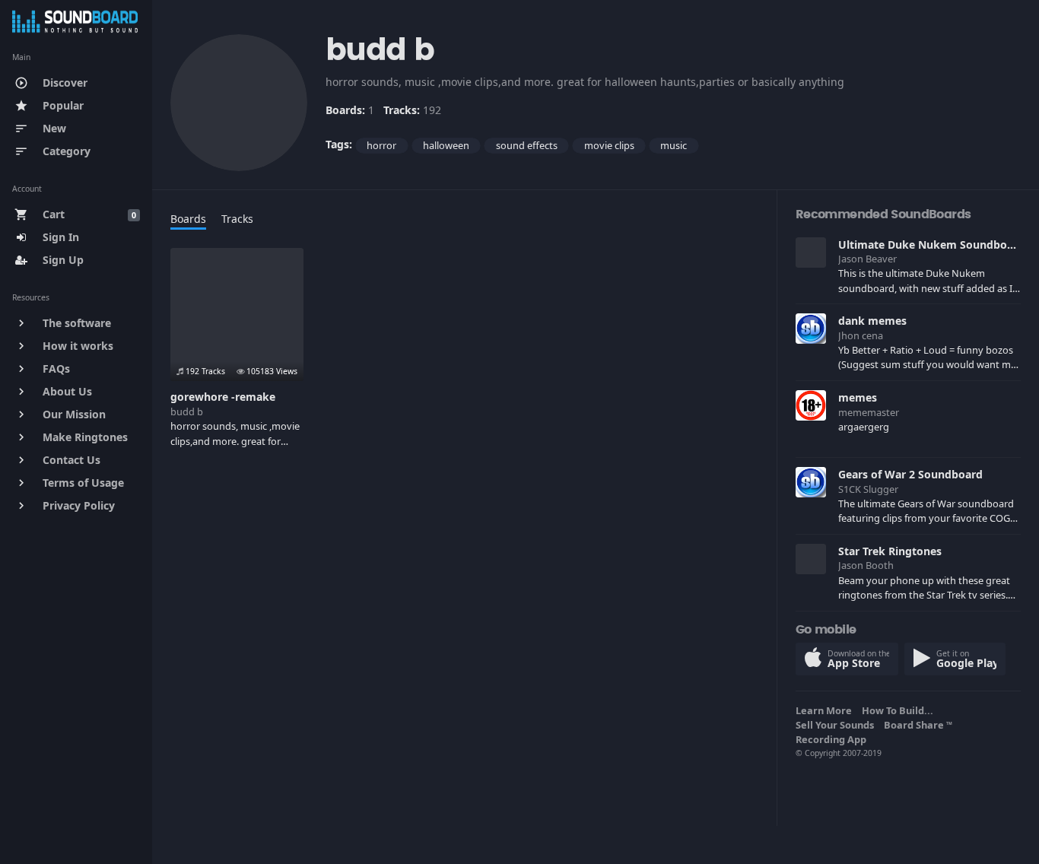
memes (857, 397)
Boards (188, 218)
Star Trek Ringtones (890, 551)
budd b (186, 411)
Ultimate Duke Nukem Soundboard (931, 244)
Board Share (918, 725)
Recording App (833, 739)
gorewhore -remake (222, 396)
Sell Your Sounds (837, 725)
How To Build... (900, 710)
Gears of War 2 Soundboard (910, 474)
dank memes (872, 320)
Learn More (826, 710)
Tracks (237, 218)
